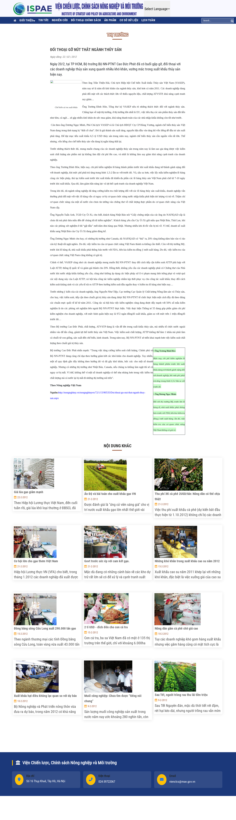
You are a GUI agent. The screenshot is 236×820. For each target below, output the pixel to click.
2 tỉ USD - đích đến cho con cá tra (106, 627)
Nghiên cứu (60, 20)
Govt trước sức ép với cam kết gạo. (107, 561)
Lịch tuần (148, 20)
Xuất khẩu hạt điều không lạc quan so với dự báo (45, 696)
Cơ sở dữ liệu (129, 20)
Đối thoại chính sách (86, 20)
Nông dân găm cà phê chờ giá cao (176, 628)
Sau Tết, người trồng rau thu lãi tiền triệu (181, 695)
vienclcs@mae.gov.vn (182, 781)
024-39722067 (106, 781)
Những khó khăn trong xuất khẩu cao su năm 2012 (187, 561)
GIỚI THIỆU (26, 20)
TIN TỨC (43, 20)
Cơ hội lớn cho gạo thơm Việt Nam (36, 561)
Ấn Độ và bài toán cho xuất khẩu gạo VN (110, 494)
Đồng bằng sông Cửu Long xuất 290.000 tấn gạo (45, 628)
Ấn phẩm (110, 20)
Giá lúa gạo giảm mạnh (28, 492)
